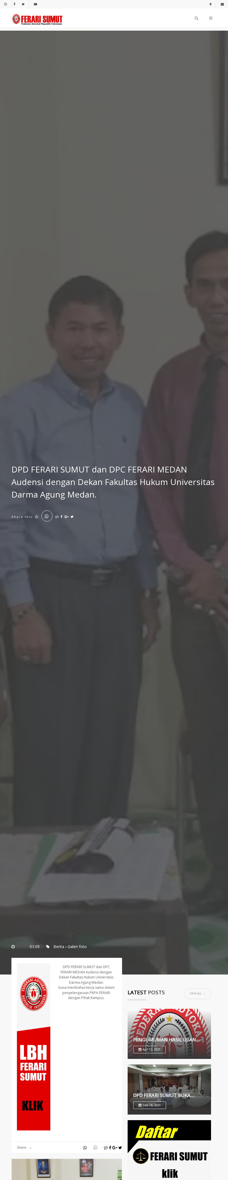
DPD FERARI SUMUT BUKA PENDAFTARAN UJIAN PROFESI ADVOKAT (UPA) (166, 1095)
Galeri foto (77, 946)
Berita (58, 946)
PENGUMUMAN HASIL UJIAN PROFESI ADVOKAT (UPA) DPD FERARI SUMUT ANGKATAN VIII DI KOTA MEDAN (167, 1039)
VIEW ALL (197, 993)
